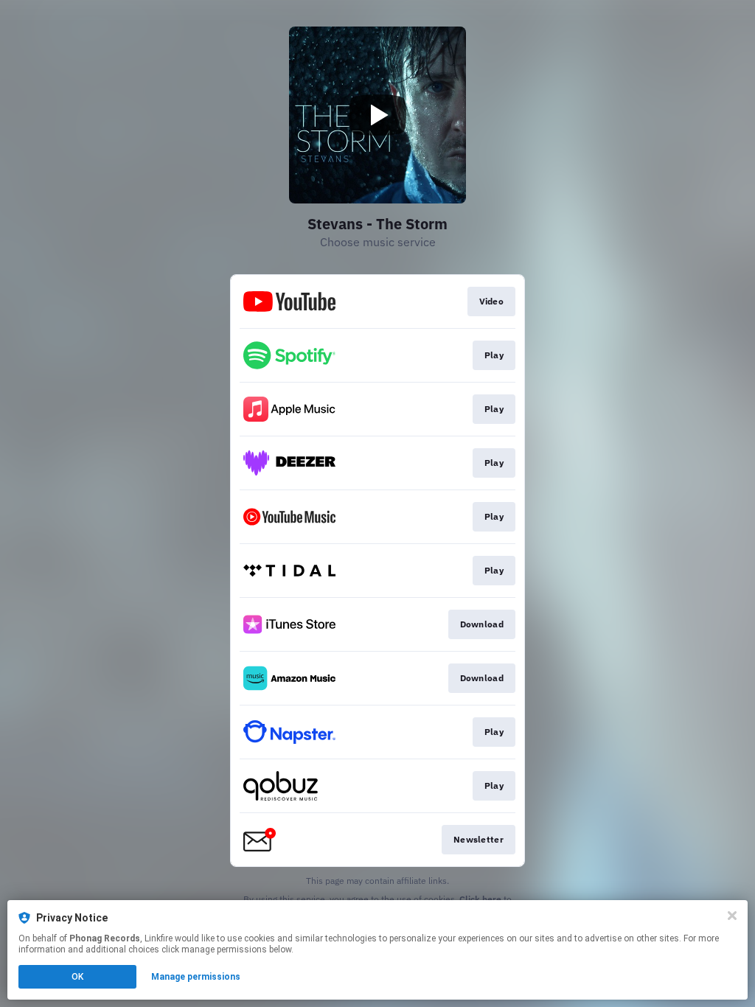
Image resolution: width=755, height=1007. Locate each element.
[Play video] (377, 115)
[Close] (732, 915)
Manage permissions (195, 977)
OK (77, 977)
